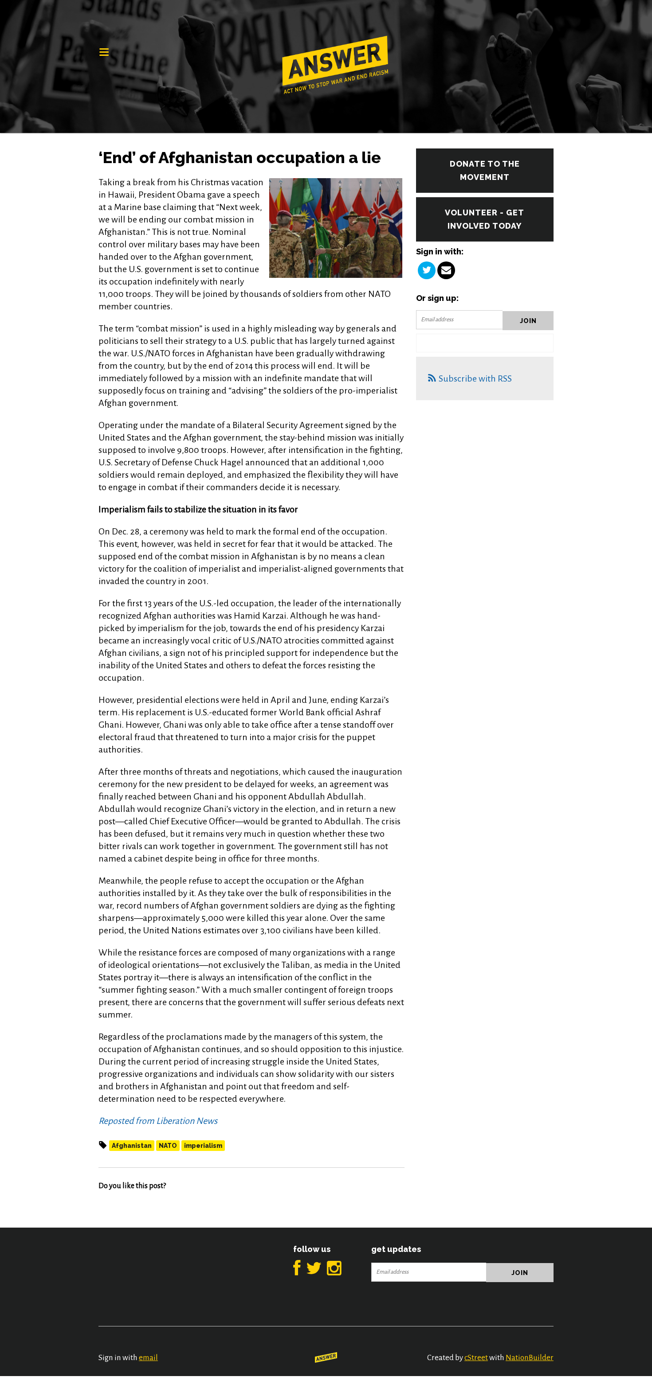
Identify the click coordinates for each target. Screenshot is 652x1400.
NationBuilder (530, 1357)
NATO (168, 1145)
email (148, 1357)
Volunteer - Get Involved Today (484, 219)
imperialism (203, 1145)
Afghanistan (132, 1145)
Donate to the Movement (485, 170)
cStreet (476, 1357)
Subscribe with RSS (475, 378)
